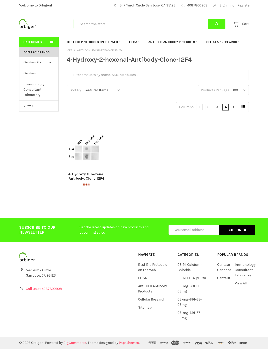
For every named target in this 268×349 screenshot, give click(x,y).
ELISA (133, 42)
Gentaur (30, 73)
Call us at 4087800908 (44, 289)
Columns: (186, 107)
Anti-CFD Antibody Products (171, 42)
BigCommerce (74, 343)
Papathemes (129, 343)
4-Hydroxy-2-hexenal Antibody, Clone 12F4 (86, 176)
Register (244, 5)
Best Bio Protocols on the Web (92, 42)
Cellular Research (221, 42)
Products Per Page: (215, 90)
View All (30, 106)
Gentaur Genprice (37, 62)
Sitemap (145, 307)
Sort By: (76, 90)
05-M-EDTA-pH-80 (192, 278)
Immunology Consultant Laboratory (34, 89)
